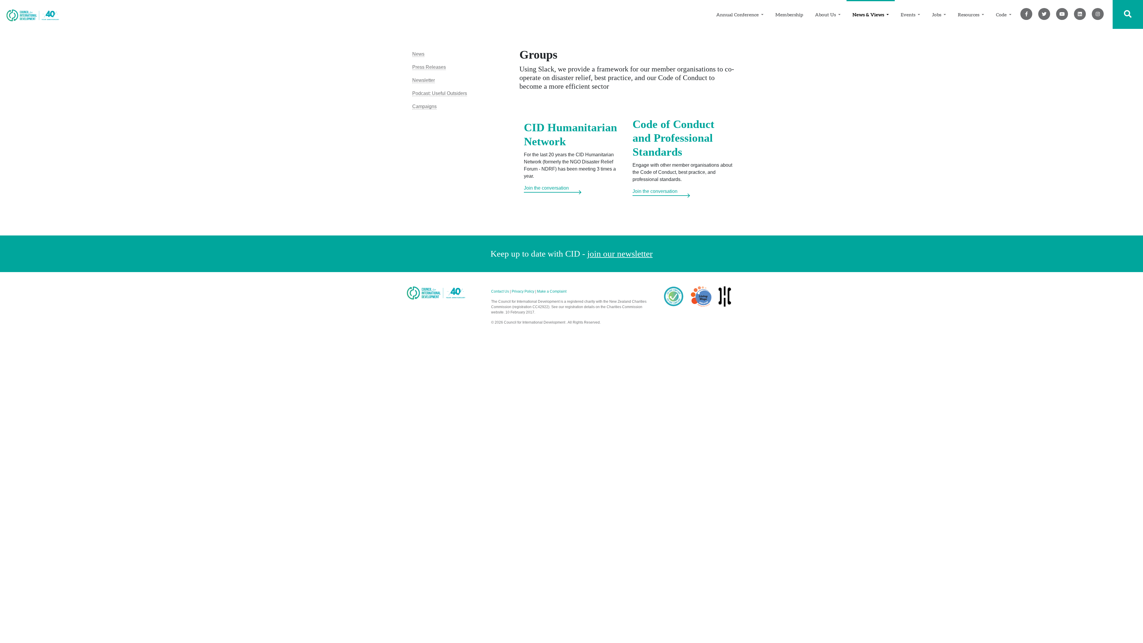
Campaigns (424, 106)
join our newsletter (620, 253)
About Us (826, 14)
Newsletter (423, 80)
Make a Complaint (551, 291)
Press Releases (429, 67)
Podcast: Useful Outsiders (439, 93)
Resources (969, 14)
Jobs (937, 14)
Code (1002, 14)
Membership (789, 14)
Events (908, 14)
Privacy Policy (523, 291)
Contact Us (500, 291)
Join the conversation (546, 188)
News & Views (868, 14)
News (418, 54)
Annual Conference (738, 14)
